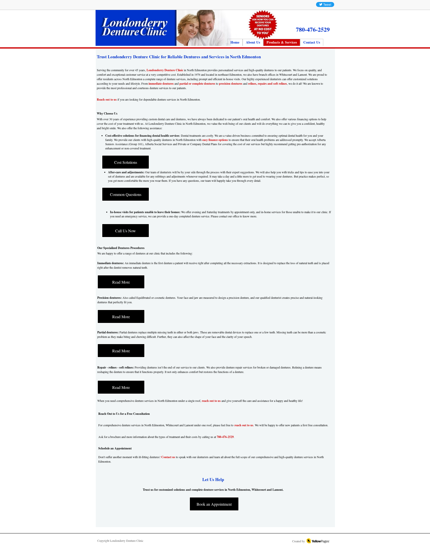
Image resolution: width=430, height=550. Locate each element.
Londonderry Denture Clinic (165, 70)
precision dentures (230, 83)
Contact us (168, 457)
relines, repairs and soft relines (267, 83)
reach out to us (211, 401)
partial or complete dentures (197, 83)
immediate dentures (161, 83)
